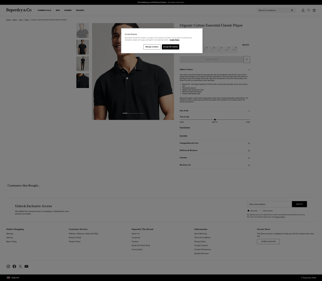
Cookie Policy (174, 40)
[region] (162, 40)
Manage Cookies (152, 47)
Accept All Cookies (170, 47)
